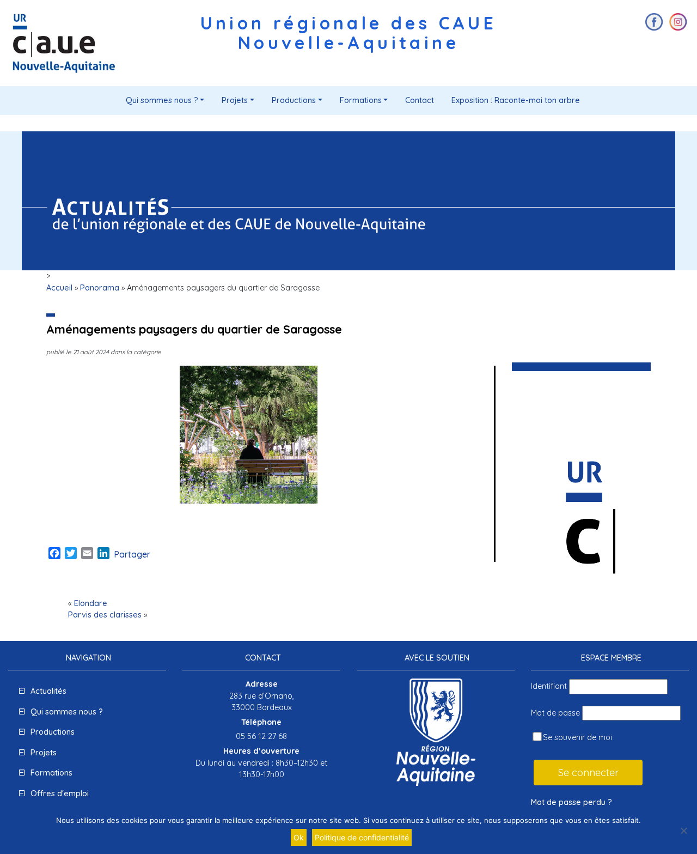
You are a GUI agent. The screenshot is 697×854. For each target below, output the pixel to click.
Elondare (90, 603)
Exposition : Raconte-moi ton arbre (515, 100)
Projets (235, 100)
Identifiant (549, 686)
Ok (299, 837)
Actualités (48, 691)
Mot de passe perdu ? (571, 802)
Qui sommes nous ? (162, 100)
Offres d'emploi (59, 793)
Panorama (99, 288)
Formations (361, 100)
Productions (294, 100)
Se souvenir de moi (576, 737)
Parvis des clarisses (105, 615)
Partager (132, 554)
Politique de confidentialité (362, 837)
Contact (419, 100)
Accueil (59, 288)
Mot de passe (555, 713)
